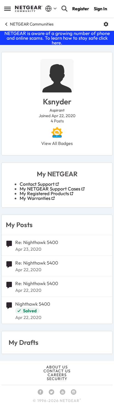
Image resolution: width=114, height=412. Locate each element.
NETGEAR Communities (31, 24)
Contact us (57, 370)
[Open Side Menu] (7, 8)
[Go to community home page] (28, 9)
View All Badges (57, 143)
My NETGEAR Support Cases (50, 189)
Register (80, 8)
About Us (57, 367)
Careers (57, 374)
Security (57, 378)
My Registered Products (44, 193)
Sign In (100, 8)
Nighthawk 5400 (32, 304)
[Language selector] (51, 8)
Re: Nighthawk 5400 (36, 242)
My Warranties (35, 198)
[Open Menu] (106, 24)
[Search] (64, 8)
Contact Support (37, 184)
